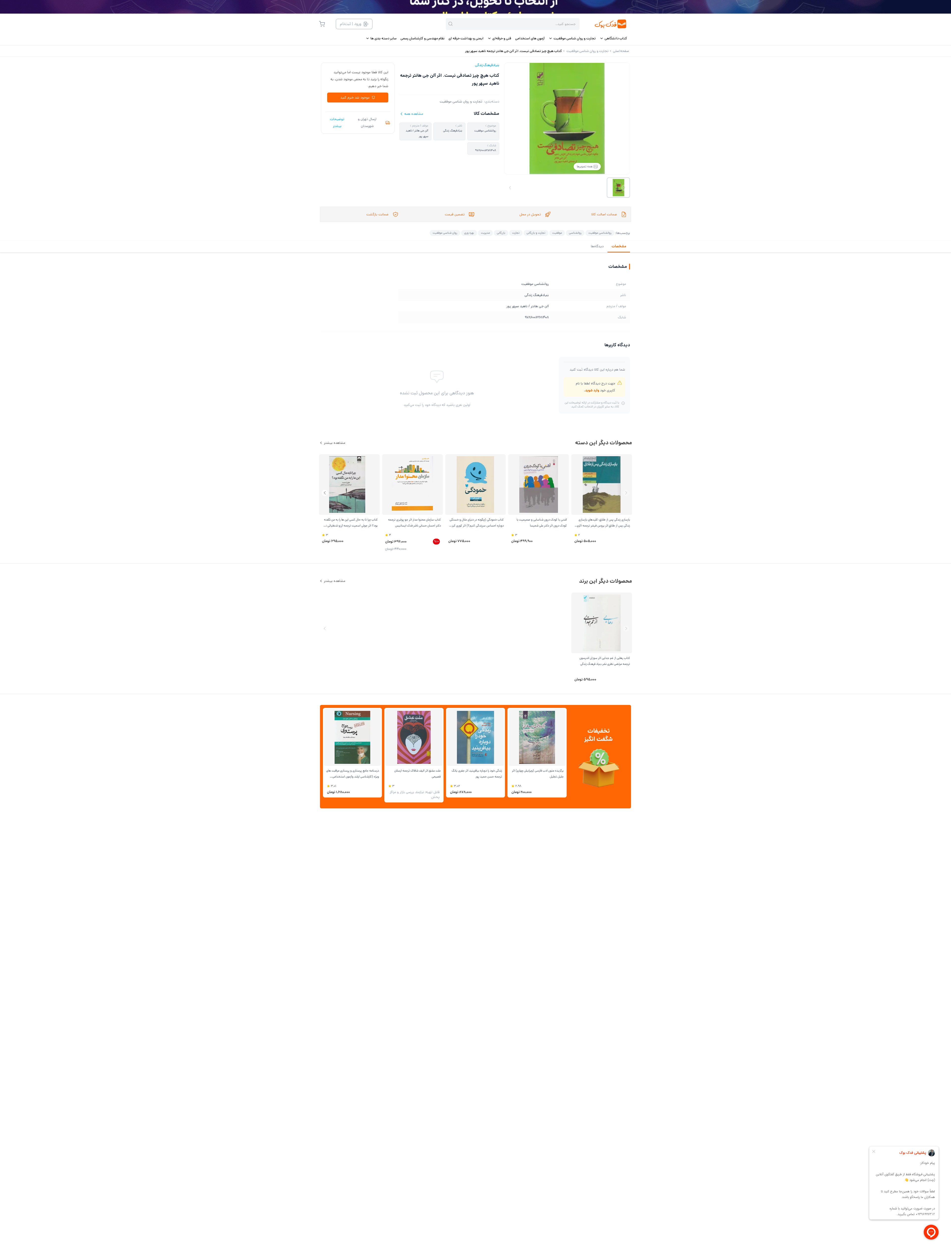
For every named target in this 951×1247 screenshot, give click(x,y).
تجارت (516, 233)
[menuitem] (613, 38)
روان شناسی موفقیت (445, 233)
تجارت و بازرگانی (536, 233)
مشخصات (618, 246)
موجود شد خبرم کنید (355, 97)
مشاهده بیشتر (334, 442)
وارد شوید (592, 390)
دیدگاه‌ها (597, 246)
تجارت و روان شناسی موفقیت (461, 101)
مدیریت (485, 233)
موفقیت (557, 233)
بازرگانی (501, 233)
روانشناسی (575, 233)
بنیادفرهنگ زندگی (487, 65)
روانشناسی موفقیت (599, 233)
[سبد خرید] (322, 24)
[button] (324, 493)
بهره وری (469, 233)
